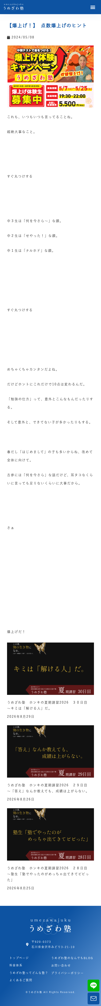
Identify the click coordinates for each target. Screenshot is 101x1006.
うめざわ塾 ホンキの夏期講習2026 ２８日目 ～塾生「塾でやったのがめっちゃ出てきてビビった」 (49, 874)
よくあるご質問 (20, 980)
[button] (93, 7)
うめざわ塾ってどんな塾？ (28, 972)
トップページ (19, 958)
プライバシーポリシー (67, 973)
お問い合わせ (61, 965)
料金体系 (16, 965)
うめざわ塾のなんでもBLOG (72, 958)
